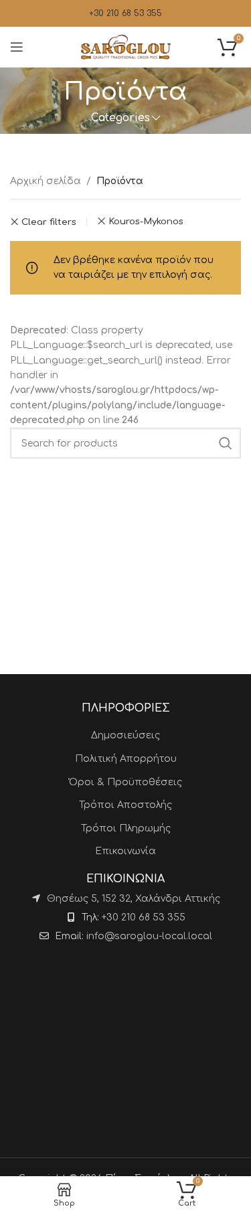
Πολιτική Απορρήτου (126, 759)
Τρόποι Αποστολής (125, 805)
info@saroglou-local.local (149, 936)
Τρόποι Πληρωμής (126, 828)
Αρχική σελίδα (45, 181)
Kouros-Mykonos (145, 221)
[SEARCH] (225, 443)
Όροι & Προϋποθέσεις (125, 782)
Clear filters (48, 222)
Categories (120, 118)
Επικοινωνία (125, 851)
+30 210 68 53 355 (125, 13)
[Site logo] (126, 47)
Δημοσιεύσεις (125, 735)
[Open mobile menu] (16, 46)
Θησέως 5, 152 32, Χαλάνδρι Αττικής (133, 899)
